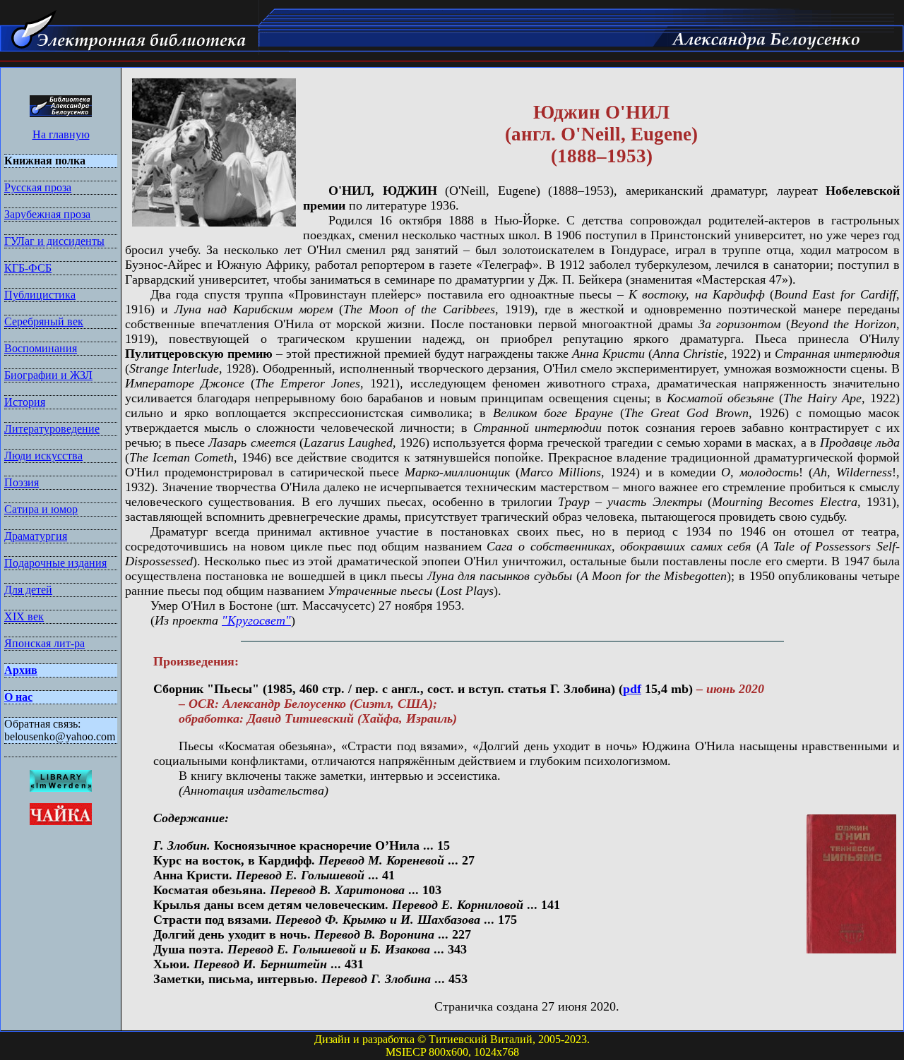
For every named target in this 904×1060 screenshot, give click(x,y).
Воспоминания (40, 348)
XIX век (24, 616)
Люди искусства (43, 456)
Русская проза (37, 187)
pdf (632, 689)
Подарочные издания (55, 563)
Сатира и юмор (41, 509)
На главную (61, 134)
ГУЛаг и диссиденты (54, 241)
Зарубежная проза (47, 214)
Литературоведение (52, 429)
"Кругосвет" (256, 620)
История (24, 402)
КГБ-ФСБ (28, 268)
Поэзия (21, 482)
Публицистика (40, 295)
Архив (20, 670)
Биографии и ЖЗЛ (48, 375)
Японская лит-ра (44, 643)
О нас (18, 697)
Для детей (28, 590)
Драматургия (35, 536)
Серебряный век (43, 321)
